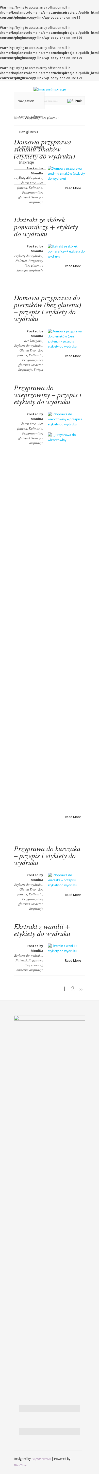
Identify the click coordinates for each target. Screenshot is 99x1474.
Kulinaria (35, 187)
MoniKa (37, 251)
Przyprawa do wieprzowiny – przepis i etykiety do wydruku (47, 394)
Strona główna (30, 117)
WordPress (20, 1465)
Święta (38, 369)
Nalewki (21, 260)
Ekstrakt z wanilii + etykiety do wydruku (42, 929)
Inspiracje (26, 162)
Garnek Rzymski (31, 147)
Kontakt (25, 177)
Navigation (26, 101)
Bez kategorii (33, 340)
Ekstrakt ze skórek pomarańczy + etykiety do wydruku (46, 226)
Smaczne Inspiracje (36, 199)
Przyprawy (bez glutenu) (34, 263)
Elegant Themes (41, 1459)
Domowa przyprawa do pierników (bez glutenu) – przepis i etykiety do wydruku (47, 308)
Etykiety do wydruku (28, 256)
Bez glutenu (28, 132)
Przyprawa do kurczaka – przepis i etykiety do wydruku (47, 855)
